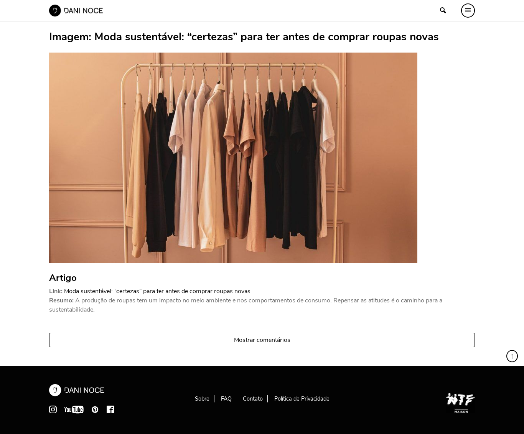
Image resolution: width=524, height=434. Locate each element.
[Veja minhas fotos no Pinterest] (95, 409)
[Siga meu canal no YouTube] (74, 409)
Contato (253, 399)
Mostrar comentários (262, 340)
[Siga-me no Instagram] (53, 409)
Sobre (202, 399)
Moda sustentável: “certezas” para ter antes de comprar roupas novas (157, 291)
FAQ (226, 399)
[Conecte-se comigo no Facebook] (110, 409)
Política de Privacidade (302, 399)
